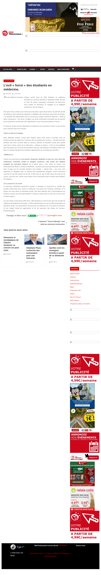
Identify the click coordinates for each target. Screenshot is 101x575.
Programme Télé (75, 290)
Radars (72, 293)
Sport (42, 69)
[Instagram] (86, 553)
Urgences (73, 277)
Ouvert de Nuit (74, 280)
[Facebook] (80, 553)
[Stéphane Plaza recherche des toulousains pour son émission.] (34, 235)
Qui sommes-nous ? (37, 553)
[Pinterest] (83, 564)
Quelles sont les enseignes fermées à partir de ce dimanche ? (57, 253)
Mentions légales (50, 556)
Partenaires (65, 553)
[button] (13, 69)
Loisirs (32, 69)
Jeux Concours (63, 69)
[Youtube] (80, 558)
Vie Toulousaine (9, 80)
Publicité (56, 553)
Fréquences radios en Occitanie (80, 304)
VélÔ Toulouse (74, 300)
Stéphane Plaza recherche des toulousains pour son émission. (33, 253)
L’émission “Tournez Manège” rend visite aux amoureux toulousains (51, 223)
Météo (72, 287)
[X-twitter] (86, 558)
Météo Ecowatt (74, 273)
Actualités (7, 69)
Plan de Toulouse (75, 297)
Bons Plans (21, 69)
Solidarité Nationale (76, 283)
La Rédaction (17, 93)
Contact (48, 553)
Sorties (51, 69)
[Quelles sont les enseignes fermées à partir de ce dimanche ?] (57, 235)
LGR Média (62, 545)
